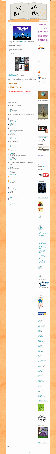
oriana (10, 140)
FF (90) (40, 258)
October (40, 229)
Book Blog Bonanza (40, 336)
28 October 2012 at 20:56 (13, 189)
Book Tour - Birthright (41, 246)
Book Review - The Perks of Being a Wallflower (42, 255)
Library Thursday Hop (40, 362)
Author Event (39, 332)
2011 (39, 275)
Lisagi (10, 167)
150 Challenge (39, 322)
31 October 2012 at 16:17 (13, 204)
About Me (21, 20)
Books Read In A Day (40, 341)
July (39, 267)
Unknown (11, 179)
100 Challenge (39, 320)
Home (9, 20)
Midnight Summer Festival (41, 365)
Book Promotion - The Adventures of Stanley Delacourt (42, 263)
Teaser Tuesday (40, 386)
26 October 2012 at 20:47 (13, 165)
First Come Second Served (41, 347)
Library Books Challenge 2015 (41, 360)
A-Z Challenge (39, 327)
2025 (39, 215)
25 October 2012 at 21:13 (13, 138)
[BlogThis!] (18, 105)
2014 (39, 224)
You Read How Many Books (41, 396)
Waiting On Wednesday (41, 392)
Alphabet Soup (39, 330)
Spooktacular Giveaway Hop (14, 24)
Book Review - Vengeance (42, 247)
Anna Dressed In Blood (11, 74)
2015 (39, 223)
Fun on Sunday (39, 352)
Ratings (29, 20)
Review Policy (25, 20)
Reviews (38, 20)
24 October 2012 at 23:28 (13, 131)
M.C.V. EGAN (11, 161)
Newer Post (9, 209)
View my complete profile (41, 82)
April (40, 270)
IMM (38, 356)
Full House (39, 350)
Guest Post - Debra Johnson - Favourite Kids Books (42, 261)
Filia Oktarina (11, 153)
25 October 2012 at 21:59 (13, 146)
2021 (39, 216)
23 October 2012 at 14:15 (13, 111)
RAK (38, 377)
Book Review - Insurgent (42, 259)
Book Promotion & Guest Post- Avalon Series (42, 250)
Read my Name (40, 380)
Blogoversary (39, 335)
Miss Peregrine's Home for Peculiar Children (13, 75)
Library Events (39, 361)
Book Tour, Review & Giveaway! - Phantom (42, 235)
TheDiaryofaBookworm (15, 42)
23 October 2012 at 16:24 (13, 116)
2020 (39, 217)
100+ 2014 (39, 321)
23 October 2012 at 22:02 (13, 121)
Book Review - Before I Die (42, 230)
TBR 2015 (39, 385)
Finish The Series (40, 346)
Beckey (11, 197)
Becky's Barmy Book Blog (40, 155)
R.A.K (38, 376)
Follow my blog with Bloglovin (41, 442)
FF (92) (40, 248)
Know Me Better (40, 357)
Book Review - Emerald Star (42, 251)
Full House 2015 (40, 351)
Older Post (34, 209)
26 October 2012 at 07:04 (13, 151)
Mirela (10, 191)
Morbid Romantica (40, 367)
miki (10, 109)
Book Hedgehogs (33, 20)
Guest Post (39, 355)
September (40, 265)
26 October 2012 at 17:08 (13, 159)
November (40, 228)
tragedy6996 (11, 123)
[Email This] (17, 105)
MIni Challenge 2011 (40, 366)
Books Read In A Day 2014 (41, 342)
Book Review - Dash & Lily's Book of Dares (42, 242)
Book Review (39, 340)
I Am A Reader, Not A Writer (23, 41)
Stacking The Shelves (40, 381)
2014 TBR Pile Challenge (41, 325)
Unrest (9, 76)
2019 (39, 218)
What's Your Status (40, 395)
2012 (39, 226)
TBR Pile (17, 20)
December (40, 227)
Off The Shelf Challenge (41, 372)
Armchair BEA (39, 331)
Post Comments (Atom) (24, 211)
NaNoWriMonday (40, 371)
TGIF (38, 387)
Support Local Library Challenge (42, 382)
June (40, 268)
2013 (39, 225)
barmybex (11, 133)
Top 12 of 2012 (39, 390)
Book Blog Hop (39, 337)
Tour (38, 391)
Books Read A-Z (13, 20)
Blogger (29, 452)
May (40, 269)
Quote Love (39, 375)
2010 (39, 276)
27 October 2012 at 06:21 (13, 174)
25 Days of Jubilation (40, 326)
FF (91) (40, 252)
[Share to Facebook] (19, 105)
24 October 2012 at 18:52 (13, 125)
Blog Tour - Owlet (41, 253)
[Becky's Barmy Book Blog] (40, 161)
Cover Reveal (39, 345)
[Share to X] (19, 105)
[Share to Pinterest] (20, 105)
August (40, 266)
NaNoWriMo (39, 370)
